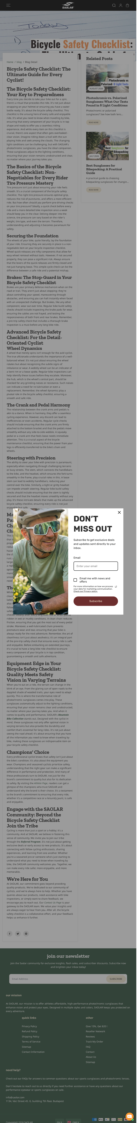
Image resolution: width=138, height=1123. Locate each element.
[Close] (119, 512)
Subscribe (95, 601)
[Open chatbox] (130, 1117)
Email (77, 557)
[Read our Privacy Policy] (116, 587)
